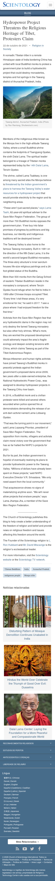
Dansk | (10, 781)
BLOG (27, 13)
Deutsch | (11, 794)
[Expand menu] (27, 743)
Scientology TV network (32, 559)
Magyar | (12, 814)
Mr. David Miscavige (34, 545)
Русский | (11, 827)
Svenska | (12, 831)
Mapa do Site (9, 864)
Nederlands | (12, 817)
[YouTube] (25, 849)
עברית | (10, 804)
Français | (11, 797)
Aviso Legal (36, 862)
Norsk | (11, 821)
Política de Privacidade (31, 859)
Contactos (48, 862)
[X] (32, 849)
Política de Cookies (21, 862)
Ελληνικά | (11, 801)
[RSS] (17, 849)
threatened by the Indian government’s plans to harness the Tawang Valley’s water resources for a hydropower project (26, 188)
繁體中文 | (12, 777)
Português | (13, 824)
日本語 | (11, 811)
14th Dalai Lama (39, 165)
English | (11, 784)
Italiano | (10, 807)
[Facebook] (39, 849)
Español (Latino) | (15, 791)
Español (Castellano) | (17, 787)
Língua (6, 773)
